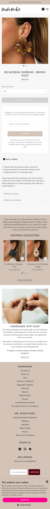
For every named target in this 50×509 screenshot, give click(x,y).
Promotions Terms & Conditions (25, 406)
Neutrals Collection (25, 235)
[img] (19, 449)
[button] (25, 505)
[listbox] (47, 481)
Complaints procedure (25, 402)
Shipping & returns (12, 200)
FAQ (25, 377)
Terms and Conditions (25, 435)
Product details (11, 194)
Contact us (25, 370)
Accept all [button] (25, 500)
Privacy (25, 399)
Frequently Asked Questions (25, 417)
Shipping (25, 421)
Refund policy (25, 395)
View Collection (25, 280)
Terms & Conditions (25, 381)
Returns (25, 392)
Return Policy (25, 428)
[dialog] (25, 494)
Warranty (25, 388)
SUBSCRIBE (34, 472)
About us (25, 374)
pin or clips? (7, 87)
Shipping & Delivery (25, 385)
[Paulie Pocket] (13, 9)
